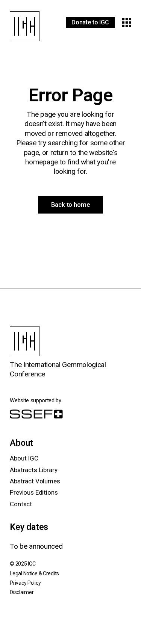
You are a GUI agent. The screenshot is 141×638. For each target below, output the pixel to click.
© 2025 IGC (22, 564)
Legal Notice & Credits (34, 573)
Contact (21, 504)
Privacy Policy (25, 583)
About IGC (24, 458)
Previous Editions (34, 492)
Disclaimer (21, 592)
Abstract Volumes (35, 481)
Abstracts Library (33, 470)
